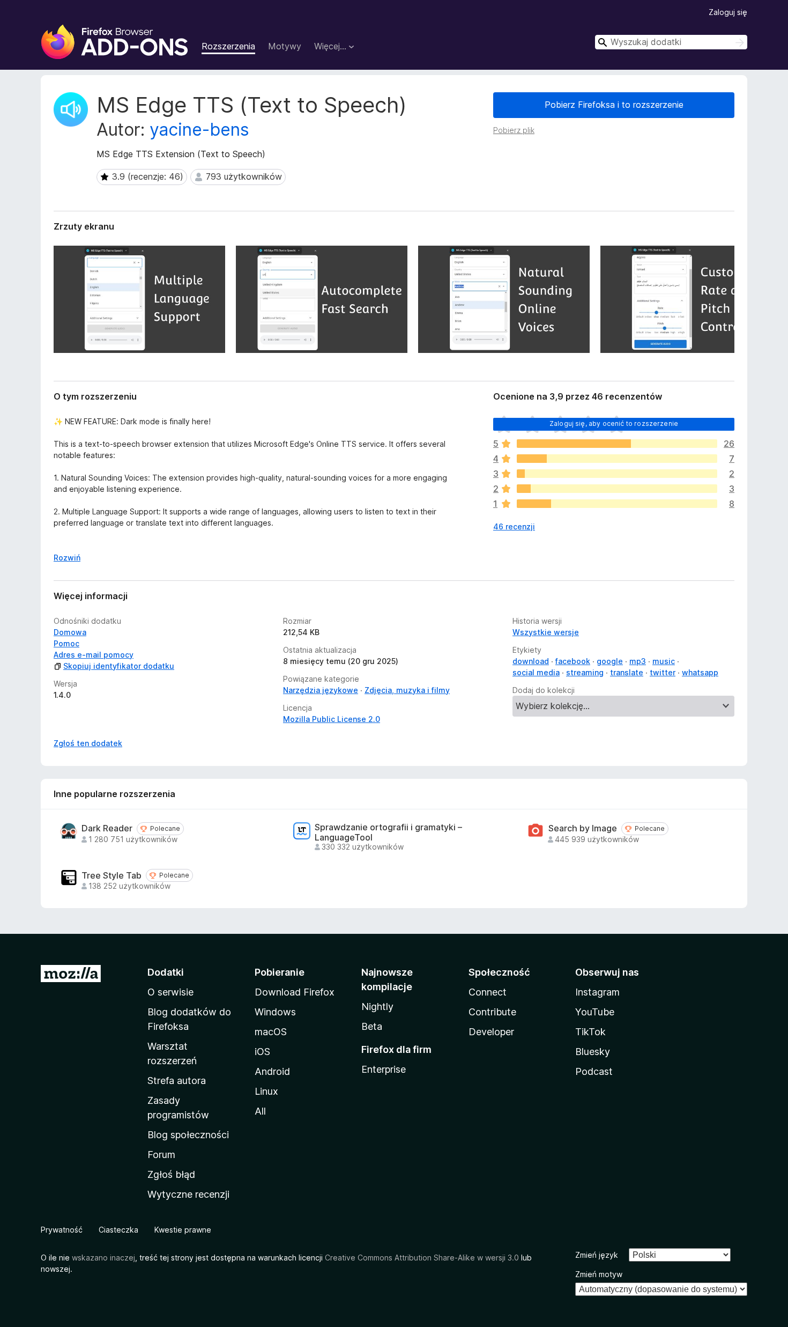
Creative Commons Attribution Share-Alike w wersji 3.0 (422, 1257)
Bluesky (592, 1051)
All (260, 1111)
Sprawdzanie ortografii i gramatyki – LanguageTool (388, 832)
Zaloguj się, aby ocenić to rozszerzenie (613, 423)
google (610, 661)
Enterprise (383, 1069)
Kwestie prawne (182, 1229)
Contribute (492, 1012)
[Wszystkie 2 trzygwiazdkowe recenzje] (617, 473)
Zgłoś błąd (171, 1174)
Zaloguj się (728, 12)
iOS (262, 1051)
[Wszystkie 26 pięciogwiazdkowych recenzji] (617, 443)
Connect (488, 992)
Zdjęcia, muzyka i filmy (407, 690)
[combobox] (671, 42)
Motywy (284, 46)
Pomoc (66, 643)
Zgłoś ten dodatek (88, 743)
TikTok (590, 1031)
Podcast (594, 1071)
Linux (266, 1091)
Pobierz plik (513, 130)
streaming (585, 672)
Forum (161, 1154)
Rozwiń (67, 557)
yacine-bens (199, 129)
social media (536, 672)
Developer (491, 1031)
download (530, 661)
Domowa (70, 632)
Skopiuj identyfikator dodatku (118, 665)
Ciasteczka (118, 1229)
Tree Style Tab (111, 876)
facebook (572, 661)
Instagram (597, 992)
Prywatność (62, 1229)
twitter (662, 672)
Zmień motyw (598, 1274)
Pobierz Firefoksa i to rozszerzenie (614, 104)
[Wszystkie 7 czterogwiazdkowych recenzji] (617, 458)
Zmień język (596, 1254)
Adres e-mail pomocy (93, 654)
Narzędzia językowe (320, 690)
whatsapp (700, 672)
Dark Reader (106, 828)
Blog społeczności (188, 1134)
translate (626, 672)
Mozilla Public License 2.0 (331, 719)
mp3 (637, 661)
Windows (275, 1012)
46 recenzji (514, 526)
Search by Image (582, 828)
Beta (371, 1026)
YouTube (594, 1012)
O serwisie (170, 992)
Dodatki (165, 972)
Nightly (377, 1006)
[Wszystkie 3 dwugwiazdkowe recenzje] (617, 488)
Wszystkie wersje (545, 632)
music (663, 661)
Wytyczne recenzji (188, 1194)
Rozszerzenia (228, 46)
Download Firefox (294, 992)
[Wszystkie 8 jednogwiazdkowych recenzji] (617, 503)
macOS (271, 1031)
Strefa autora (176, 1080)
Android (272, 1071)
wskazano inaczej (103, 1257)
